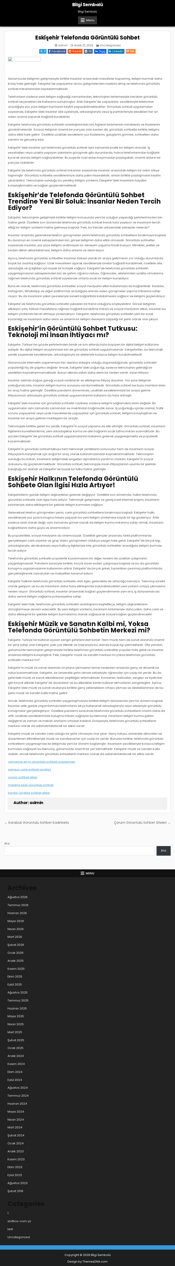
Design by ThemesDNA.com (87, 1261)
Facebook (58, 51)
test (10, 1229)
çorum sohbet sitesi (22, 777)
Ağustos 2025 (18, 992)
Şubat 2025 (16, 1040)
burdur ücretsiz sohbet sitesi (29, 793)
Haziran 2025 (17, 1008)
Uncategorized (110, 45)
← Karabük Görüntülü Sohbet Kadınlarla (36, 822)
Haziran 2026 (17, 913)
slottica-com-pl (19, 1221)
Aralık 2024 (16, 1056)
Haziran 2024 (17, 1103)
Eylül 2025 (15, 984)
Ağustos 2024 (18, 1087)
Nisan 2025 (16, 1024)
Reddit (77, 51)
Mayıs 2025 (16, 1016)
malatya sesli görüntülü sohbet (31, 785)
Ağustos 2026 (18, 897)
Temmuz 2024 (18, 1095)
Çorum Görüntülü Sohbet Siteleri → (142, 822)
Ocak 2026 (15, 953)
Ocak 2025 (15, 1048)
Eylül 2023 (15, 1175)
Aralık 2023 (16, 1151)
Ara (7, 843)
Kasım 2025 (16, 969)
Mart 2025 (15, 1032)
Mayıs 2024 (16, 1111)
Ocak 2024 (16, 1143)
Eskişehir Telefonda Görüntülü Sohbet (87, 37)
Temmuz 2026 (18, 905)
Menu (90, 20)
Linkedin (118, 51)
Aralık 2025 (16, 961)
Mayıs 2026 (16, 921)
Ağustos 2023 (18, 1183)
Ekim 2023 (15, 1167)
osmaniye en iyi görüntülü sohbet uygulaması (41, 762)
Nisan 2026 (16, 929)
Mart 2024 (15, 1127)
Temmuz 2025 (18, 1000)
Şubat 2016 (15, 1191)
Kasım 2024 (16, 1064)
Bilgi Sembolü (87, 4)
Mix (132, 51)
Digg (102, 51)
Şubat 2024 (16, 1135)
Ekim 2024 (15, 1072)
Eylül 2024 (15, 1080)
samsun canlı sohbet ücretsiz (29, 769)
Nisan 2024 (16, 1119)
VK (90, 51)
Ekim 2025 (15, 976)
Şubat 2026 (16, 945)
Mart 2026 (15, 937)
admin (63, 45)
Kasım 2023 (16, 1159)
